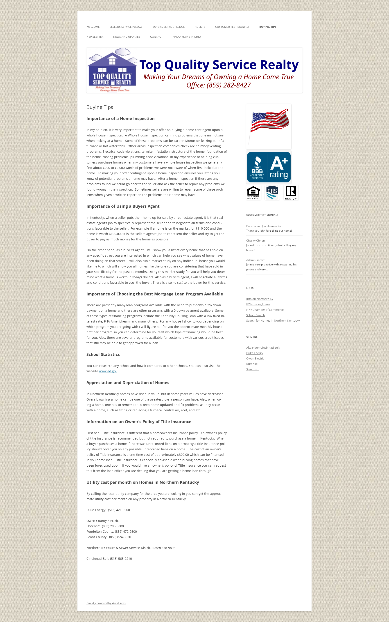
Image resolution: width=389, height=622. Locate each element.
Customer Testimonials (232, 27)
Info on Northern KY (259, 299)
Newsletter (94, 37)
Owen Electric (255, 358)
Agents (200, 27)
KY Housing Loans (258, 304)
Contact (156, 37)
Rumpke (252, 364)
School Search (255, 315)
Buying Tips (267, 27)
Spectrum (252, 369)
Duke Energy (254, 353)
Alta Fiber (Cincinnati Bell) (263, 348)
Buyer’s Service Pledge (168, 27)
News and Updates (126, 37)
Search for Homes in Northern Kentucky (273, 320)
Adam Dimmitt (255, 260)
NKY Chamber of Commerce (265, 310)
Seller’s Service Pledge (126, 27)
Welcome (93, 27)
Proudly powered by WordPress (106, 603)
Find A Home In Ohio (187, 37)
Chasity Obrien (255, 240)
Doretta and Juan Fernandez (263, 226)
